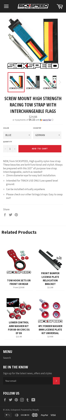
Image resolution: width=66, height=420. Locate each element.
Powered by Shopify (30, 410)
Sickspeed (15, 410)
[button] (33, 119)
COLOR (6, 128)
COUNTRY (37, 128)
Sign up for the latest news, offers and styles (27, 373)
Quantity (7, 141)
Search (7, 357)
